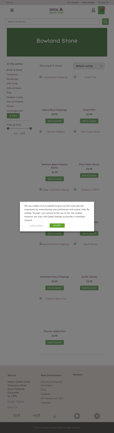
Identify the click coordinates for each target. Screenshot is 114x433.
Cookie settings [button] (36, 225)
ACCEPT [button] (57, 225)
